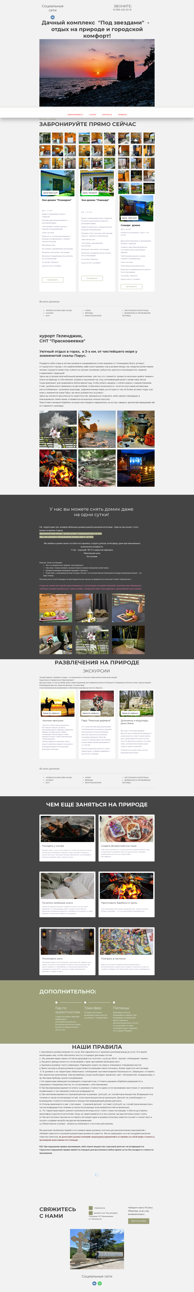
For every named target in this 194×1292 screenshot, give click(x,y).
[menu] (97, 115)
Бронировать (52, 280)
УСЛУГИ (92, 115)
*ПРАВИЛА (122, 115)
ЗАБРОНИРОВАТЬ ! (75, 115)
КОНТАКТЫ (107, 115)
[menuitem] (75, 115)
